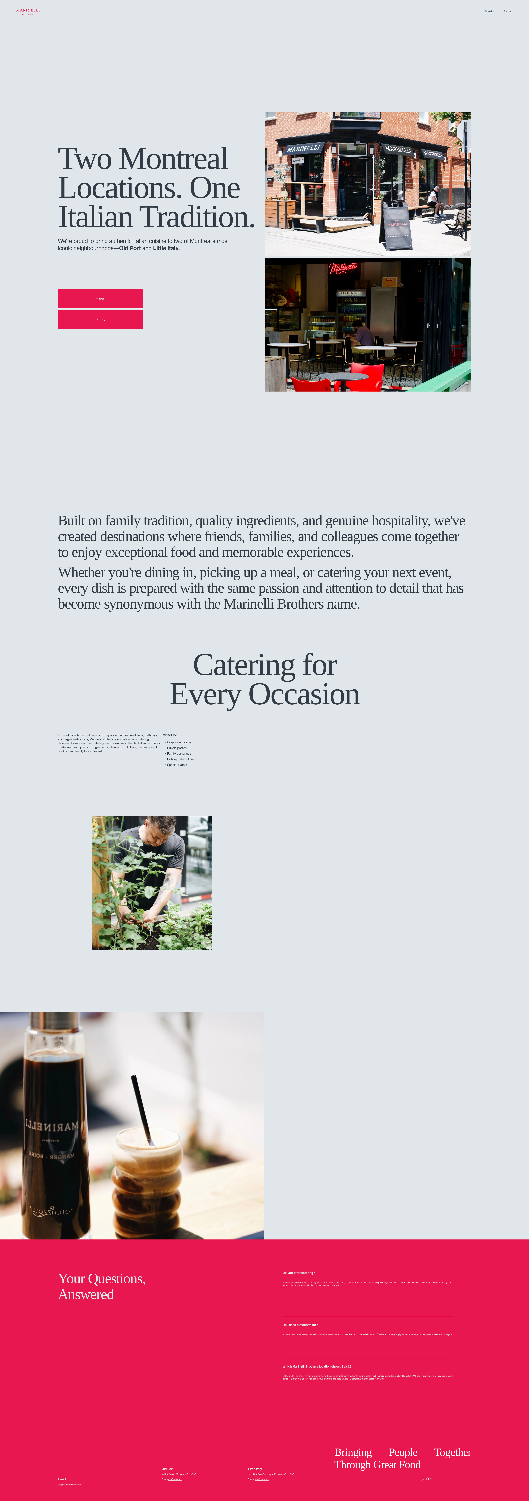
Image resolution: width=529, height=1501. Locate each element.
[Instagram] (423, 1479)
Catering (489, 11)
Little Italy (100, 319)
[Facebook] (428, 1479)
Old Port (100, 298)
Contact (508, 11)
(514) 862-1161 (175, 1479)
